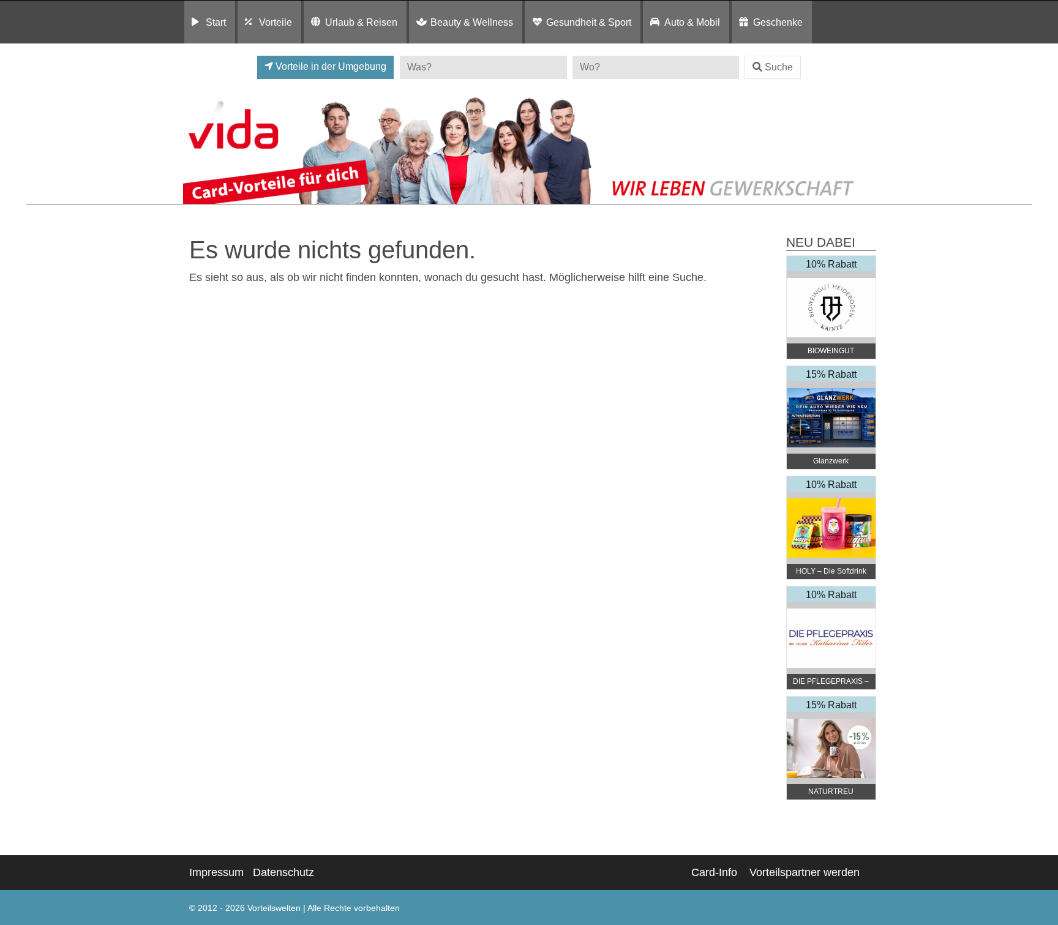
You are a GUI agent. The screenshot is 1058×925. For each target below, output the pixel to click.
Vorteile (275, 22)
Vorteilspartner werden (804, 872)
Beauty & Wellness (471, 22)
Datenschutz (283, 872)
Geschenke (778, 22)
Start (216, 22)
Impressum (216, 872)
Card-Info (714, 872)
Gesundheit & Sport (588, 22)
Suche (779, 67)
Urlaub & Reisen (361, 22)
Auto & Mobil (692, 22)
